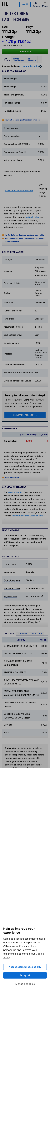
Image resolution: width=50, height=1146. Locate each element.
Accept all (25, 975)
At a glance (7, 59)
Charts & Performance (19, 59)
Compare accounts (25, 415)
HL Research (32, 59)
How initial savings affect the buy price (22, 120)
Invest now (25, 51)
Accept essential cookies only (25, 966)
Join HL (25, 4)
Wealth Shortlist (15, 492)
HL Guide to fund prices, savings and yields (24, 235)
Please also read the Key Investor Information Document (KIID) (25, 240)
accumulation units (29, 66)
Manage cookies (25, 983)
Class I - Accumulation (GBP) (19, 190)
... (39, 60)
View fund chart (12, 477)
